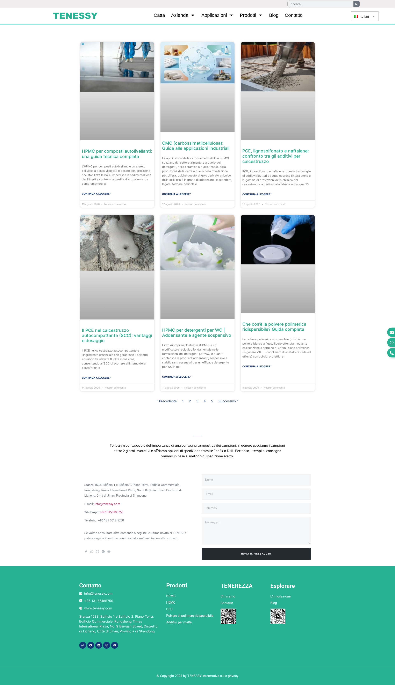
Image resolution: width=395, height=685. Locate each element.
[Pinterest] (103, 551)
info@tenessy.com (107, 504)
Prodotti (248, 15)
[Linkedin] (98, 645)
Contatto (294, 15)
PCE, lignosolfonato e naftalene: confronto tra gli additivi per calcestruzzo (275, 156)
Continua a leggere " (96, 193)
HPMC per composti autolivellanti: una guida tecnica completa (117, 154)
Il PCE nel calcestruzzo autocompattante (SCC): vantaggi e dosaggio (117, 335)
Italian (364, 16)
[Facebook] (90, 645)
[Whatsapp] (91, 551)
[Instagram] (97, 551)
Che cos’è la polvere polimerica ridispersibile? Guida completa (274, 327)
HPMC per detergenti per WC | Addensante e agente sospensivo (196, 333)
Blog (274, 15)
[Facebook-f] (85, 551)
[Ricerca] (356, 4)
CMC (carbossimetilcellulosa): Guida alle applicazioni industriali (195, 146)
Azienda (179, 15)
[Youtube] (108, 551)
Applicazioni (214, 15)
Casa (159, 15)
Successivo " (228, 401)
